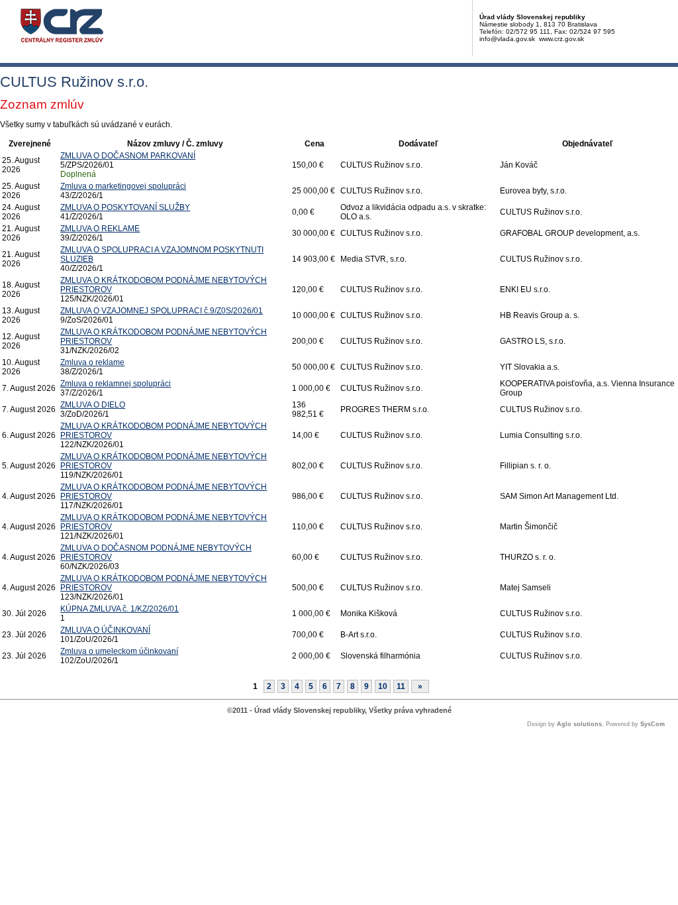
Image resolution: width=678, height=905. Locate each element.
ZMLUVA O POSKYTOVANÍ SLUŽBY (125, 207)
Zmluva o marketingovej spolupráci (123, 186)
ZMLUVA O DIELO (92, 404)
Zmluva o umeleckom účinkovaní (119, 651)
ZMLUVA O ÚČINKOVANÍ (105, 630)
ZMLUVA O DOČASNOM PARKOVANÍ (127, 155)
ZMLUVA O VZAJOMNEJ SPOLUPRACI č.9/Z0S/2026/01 (161, 310)
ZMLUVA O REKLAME (100, 228)
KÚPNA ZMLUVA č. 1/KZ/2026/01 (119, 608)
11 (401, 686)
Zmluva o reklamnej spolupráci (115, 383)
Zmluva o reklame (92, 362)
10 (382, 686)
